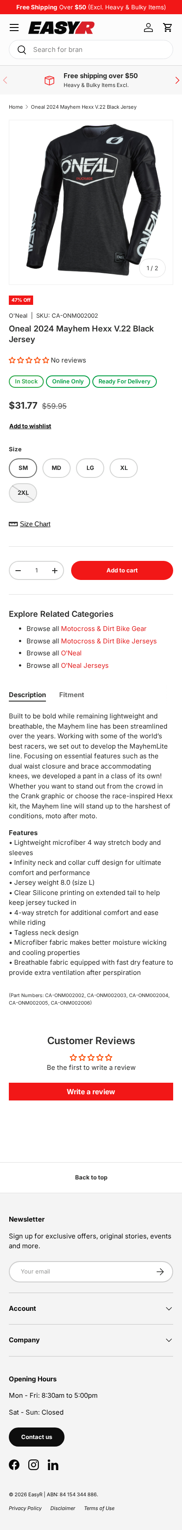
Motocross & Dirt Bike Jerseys (109, 641)
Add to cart (122, 570)
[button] (168, 27)
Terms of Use (99, 1508)
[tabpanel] (91, 844)
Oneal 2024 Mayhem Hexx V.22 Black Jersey (83, 107)
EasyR (35, 1494)
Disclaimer (62, 1508)
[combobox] (91, 49)
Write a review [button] (91, 1091)
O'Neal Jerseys (85, 665)
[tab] (27, 694)
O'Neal (18, 315)
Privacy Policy (25, 1508)
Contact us (36, 1436)
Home (16, 107)
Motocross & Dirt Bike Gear (104, 628)
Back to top (91, 1177)
